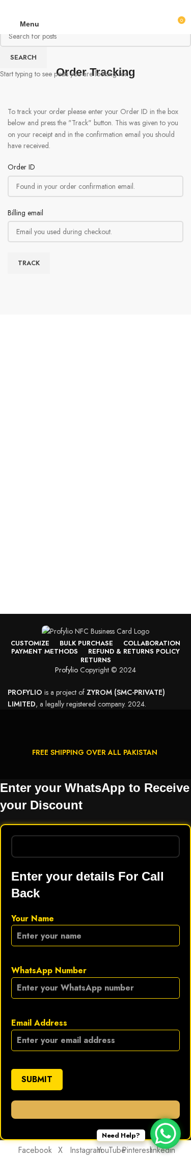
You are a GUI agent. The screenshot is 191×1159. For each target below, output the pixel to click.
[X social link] (78, 7)
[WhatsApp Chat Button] (165, 1133)
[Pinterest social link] (90, 7)
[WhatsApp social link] (113, 7)
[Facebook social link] (66, 7)
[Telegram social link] (125, 7)
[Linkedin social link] (101, 7)
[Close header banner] (12, 722)
